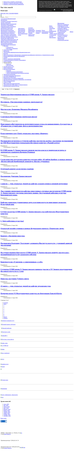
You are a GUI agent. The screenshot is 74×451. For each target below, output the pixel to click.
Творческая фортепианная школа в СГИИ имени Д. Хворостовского (27, 94)
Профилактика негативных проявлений (13, 78)
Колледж (5, 53)
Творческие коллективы (9, 74)
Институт (5, 45)
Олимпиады (66, 24)
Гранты (55, 33)
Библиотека (6, 51)
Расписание (31, 29)
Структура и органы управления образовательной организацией (9, 23)
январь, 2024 (6, 410)
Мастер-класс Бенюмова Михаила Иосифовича (19, 109)
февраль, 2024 (6, 409)
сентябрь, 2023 (7, 415)
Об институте (9, 47)
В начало (5, 302)
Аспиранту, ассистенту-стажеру (38, 32)
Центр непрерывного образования (45, 32)
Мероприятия (61, 23)
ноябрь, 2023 (6, 413)
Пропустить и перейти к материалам (12, 1)
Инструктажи (9, 65)
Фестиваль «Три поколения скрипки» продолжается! (21, 102)
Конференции (52, 31)
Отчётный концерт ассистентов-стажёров (17, 169)
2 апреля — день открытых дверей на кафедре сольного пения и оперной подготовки (34, 184)
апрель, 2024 (6, 406)
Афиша (71, 31)
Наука (50, 25)
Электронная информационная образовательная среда (16, 52)
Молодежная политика (9, 80)
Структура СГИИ (7, 49)
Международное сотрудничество (9, 42)
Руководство (10, 27)
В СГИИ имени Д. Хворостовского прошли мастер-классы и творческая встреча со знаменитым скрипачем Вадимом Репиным (33, 151)
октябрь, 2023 (6, 414)
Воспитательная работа (9, 69)
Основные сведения (6, 21)
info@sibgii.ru (7, 434)
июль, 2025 (6, 404)
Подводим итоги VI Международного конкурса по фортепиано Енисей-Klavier (31, 293)
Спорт (59, 27)
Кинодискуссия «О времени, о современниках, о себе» (22, 262)
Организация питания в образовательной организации (8, 44)
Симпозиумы (61, 25)
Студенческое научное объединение (52, 36)
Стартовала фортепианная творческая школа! (19, 117)
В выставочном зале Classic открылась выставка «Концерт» (24, 133)
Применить (16, 89)
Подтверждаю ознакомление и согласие (45, 10)
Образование (10, 25)
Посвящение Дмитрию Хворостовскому (16, 176)
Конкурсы (60, 24)
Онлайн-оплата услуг (31, 33)
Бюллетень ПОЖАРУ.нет (9, 77)
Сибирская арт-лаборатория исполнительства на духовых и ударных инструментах (62, 35)
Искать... (3, 17)
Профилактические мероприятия (14, 71)
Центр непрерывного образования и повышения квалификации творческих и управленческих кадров (28, 55)
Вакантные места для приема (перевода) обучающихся (9, 40)
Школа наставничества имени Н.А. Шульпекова (63, 30)
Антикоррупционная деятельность (12, 75)
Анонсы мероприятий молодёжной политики (17, 73)
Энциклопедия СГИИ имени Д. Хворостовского (15, 84)
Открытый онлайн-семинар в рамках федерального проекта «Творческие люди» (32, 228)
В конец (5, 318)
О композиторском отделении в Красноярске (14, 60)
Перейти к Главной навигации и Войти (13, 3)
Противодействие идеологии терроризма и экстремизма (17, 79)
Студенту (30, 27)
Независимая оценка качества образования (14, 56)
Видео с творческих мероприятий (11, 58)
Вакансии (8, 64)
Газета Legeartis (7, 61)
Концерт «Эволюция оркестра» (13, 236)
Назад (4, 304)
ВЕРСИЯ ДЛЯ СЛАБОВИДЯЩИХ (9, 13)
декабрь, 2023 (6, 412)
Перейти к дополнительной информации (13, 4)
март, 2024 (6, 408)
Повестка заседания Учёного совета (15, 279)
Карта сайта (3, 418)
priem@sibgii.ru (7, 448)
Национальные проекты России (11, 86)
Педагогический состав (6, 29)
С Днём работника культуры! (12, 221)
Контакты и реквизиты (12, 48)
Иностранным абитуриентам (21, 30)
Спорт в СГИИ (7, 82)
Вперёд (5, 317)
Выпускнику (31, 31)
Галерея (5, 57)
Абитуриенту (21, 28)
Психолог (8, 70)
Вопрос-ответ (21, 32)
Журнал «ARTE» (51, 33)
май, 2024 (5, 405)
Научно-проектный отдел (52, 28)
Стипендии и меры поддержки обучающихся (8, 35)
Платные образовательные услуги (9, 36)
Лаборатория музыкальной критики (63, 39)
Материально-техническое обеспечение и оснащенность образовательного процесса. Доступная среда (8, 32)
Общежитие (31, 35)
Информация (31, 30)
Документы (4, 25)
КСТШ (66, 25)
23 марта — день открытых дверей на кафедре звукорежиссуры (26, 286)
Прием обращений (8, 68)
